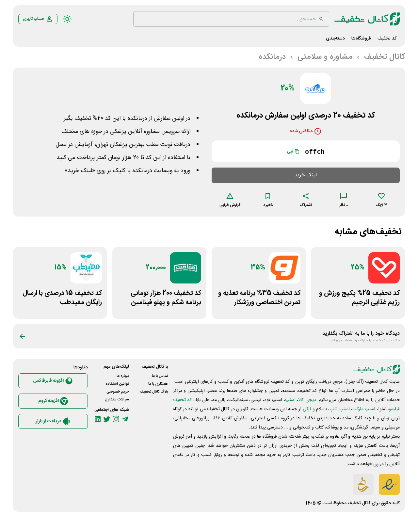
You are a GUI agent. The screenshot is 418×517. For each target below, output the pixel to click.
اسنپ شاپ (339, 409)
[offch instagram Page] (116, 419)
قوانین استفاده (117, 383)
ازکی (307, 409)
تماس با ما (160, 376)
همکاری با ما (158, 383)
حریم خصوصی (117, 391)
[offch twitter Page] (107, 419)
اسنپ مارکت (363, 409)
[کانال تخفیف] (367, 19)
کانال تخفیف (359, 503)
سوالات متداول (117, 399)
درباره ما (123, 376)
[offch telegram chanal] (125, 419)
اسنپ (290, 400)
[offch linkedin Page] (98, 419)
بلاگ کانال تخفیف (154, 391)
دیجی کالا (307, 400)
